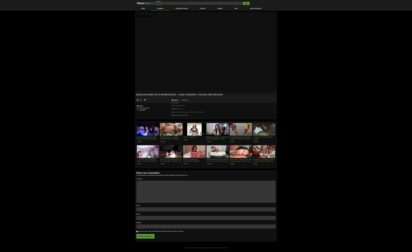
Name (138, 205)
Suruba (219, 8)
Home (143, 8)
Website (138, 222)
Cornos (202, 8)
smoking (201, 112)
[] (246, 3)
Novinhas (160, 8)
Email (138, 214)
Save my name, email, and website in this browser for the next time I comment (161, 231)
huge (196, 112)
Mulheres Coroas (182, 8)
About (175, 100)
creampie (186, 112)
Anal (236, 8)
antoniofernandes (180, 105)
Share (185, 100)
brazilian (180, 112)
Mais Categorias (255, 8)
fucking (192, 112)
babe (176, 112)
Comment (139, 179)
